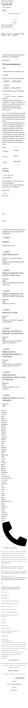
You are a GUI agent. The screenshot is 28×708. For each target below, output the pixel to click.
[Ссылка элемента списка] (14, 541)
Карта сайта (4, 625)
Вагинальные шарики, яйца (8, 609)
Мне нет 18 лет (20, 678)
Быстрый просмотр (8, 392)
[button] (6, 395)
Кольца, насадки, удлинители (9, 612)
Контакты (3, 622)
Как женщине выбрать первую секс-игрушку (13, 573)
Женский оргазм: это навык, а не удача (12, 568)
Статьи (3, 619)
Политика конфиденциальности (10, 631)
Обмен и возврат (6, 628)
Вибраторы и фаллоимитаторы (9, 615)
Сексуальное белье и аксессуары (10, 601)
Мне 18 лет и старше (7, 678)
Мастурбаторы (5, 595)
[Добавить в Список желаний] (12, 392)
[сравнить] (4, 392)
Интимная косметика (7, 606)
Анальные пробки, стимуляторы (10, 603)
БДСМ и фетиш (5, 598)
